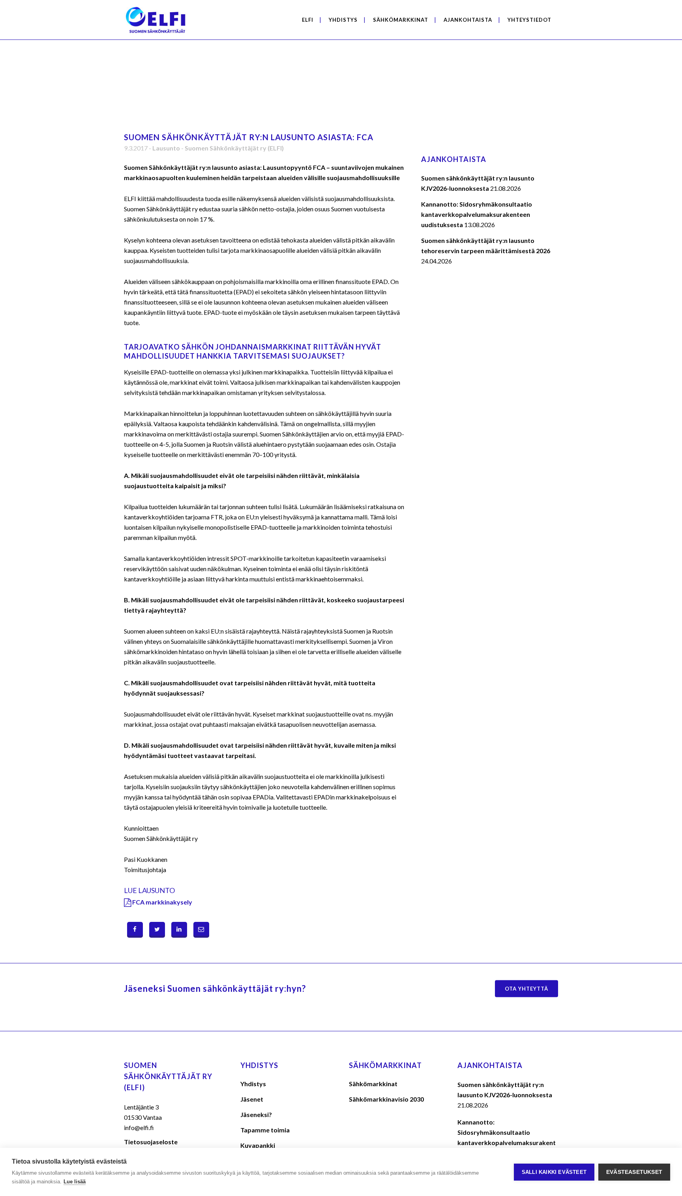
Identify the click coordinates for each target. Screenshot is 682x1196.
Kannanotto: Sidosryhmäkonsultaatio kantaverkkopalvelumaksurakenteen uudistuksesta (476, 214)
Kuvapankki (257, 1145)
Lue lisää (75, 1182)
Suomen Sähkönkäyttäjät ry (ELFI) (234, 148)
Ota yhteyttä (526, 988)
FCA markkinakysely (162, 902)
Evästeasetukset (634, 1172)
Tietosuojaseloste (151, 1141)
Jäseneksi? (256, 1114)
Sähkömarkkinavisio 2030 (386, 1099)
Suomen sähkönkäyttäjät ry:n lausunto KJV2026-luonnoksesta (504, 1089)
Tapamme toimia (265, 1130)
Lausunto (166, 148)
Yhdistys (253, 1083)
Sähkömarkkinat (373, 1083)
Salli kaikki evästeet (554, 1172)
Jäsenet (251, 1099)
